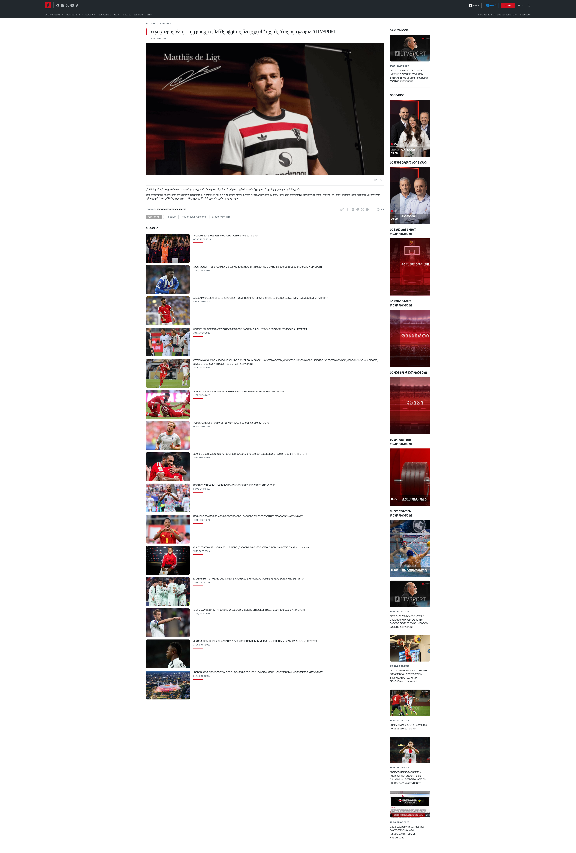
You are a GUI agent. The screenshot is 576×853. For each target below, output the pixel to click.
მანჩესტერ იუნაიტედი (194, 217)
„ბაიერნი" (171, 217)
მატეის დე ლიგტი (221, 217)
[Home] (48, 5)
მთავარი (151, 24)
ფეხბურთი (166, 24)
